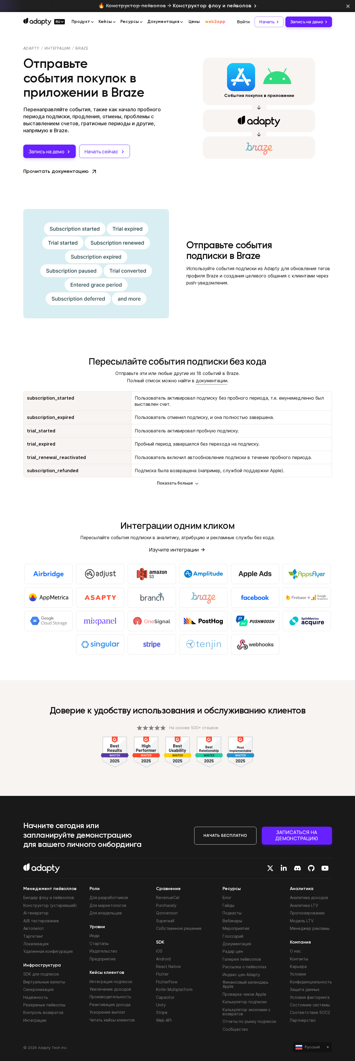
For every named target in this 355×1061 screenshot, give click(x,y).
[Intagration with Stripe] (152, 644)
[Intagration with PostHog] (203, 621)
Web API (163, 1020)
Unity (161, 1004)
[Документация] (181, 22)
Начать (266, 22)
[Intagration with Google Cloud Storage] (48, 621)
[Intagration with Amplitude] (203, 574)
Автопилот (33, 928)
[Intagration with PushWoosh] (255, 621)
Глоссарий (233, 936)
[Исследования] (114, 22)
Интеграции (57, 48)
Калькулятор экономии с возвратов (247, 1011)
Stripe (162, 1012)
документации (211, 380)
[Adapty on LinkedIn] (283, 868)
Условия (298, 974)
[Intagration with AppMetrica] (48, 597)
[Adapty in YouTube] (325, 868)
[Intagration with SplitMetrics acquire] (307, 621)
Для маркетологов (108, 905)
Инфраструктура (42, 965)
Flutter (162, 974)
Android (163, 958)
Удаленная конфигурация (48, 951)
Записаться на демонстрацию (296, 835)
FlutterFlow (166, 981)
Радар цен (233, 951)
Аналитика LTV (304, 905)
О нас (295, 951)
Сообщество (235, 1029)
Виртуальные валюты (44, 981)
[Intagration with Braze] (203, 597)
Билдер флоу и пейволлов (48, 897)
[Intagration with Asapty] (100, 597)
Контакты (299, 958)
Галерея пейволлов (242, 959)
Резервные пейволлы (44, 1004)
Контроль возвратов (43, 1012)
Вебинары (232, 920)
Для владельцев (106, 913)
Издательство (103, 951)
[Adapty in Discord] (297, 868)
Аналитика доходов (309, 897)
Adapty (31, 48)
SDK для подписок (41, 974)
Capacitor (165, 997)
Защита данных (305, 989)
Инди (94, 935)
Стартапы (99, 943)
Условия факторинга (309, 997)
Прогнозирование (307, 913)
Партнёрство (303, 1020)
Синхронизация (38, 989)
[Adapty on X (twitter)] (270, 868)
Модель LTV (301, 920)
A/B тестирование (41, 920)
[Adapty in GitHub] (311, 868)
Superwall (165, 920)
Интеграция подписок (111, 981)
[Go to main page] (37, 21)
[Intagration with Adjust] (100, 574)
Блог (227, 897)
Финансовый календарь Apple (246, 984)
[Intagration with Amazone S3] (152, 574)
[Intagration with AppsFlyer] (307, 574)
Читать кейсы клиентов (112, 1020)
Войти (243, 22)
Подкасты (232, 913)
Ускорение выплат (107, 1012)
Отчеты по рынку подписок (249, 1021)
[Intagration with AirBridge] (48, 574)
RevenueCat (168, 897)
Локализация (36, 943)
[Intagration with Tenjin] (203, 644)
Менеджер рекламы (309, 928)
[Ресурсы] (141, 22)
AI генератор (36, 913)
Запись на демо (306, 22)
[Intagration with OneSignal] (152, 621)
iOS (159, 951)
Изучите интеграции (174, 549)
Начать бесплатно (225, 835)
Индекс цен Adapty (241, 974)
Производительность (110, 996)
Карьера (298, 966)
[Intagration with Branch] (152, 597)
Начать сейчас (101, 151)
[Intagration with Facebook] (255, 597)
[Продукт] (92, 22)
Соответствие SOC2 (310, 1012)
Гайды (228, 905)
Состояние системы (310, 1004)
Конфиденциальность (311, 981)
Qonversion (167, 913)
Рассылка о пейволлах (245, 966)
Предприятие (103, 958)
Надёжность (35, 997)
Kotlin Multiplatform (174, 989)
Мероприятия (236, 928)
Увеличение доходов (110, 989)
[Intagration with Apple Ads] (255, 574)
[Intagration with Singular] (100, 644)
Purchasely (166, 905)
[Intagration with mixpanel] (100, 621)
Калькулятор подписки (245, 1001)
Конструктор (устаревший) (50, 905)
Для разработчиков (109, 897)
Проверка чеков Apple (244, 994)
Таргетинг (33, 936)
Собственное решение (178, 928)
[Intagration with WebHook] (255, 644)
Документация (237, 943)
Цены (194, 22)
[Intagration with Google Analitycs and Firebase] (307, 597)
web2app (215, 22)
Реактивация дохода (110, 1004)
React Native (168, 966)
